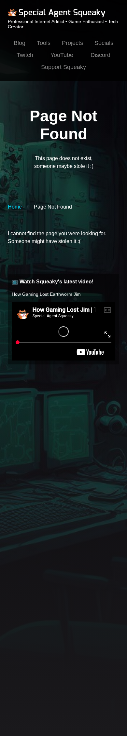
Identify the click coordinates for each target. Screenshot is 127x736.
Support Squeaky (63, 67)
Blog (19, 43)
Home (15, 207)
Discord (100, 55)
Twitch (25, 55)
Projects (72, 43)
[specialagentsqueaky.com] (57, 16)
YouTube (61, 55)
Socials (103, 43)
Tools (43, 43)
